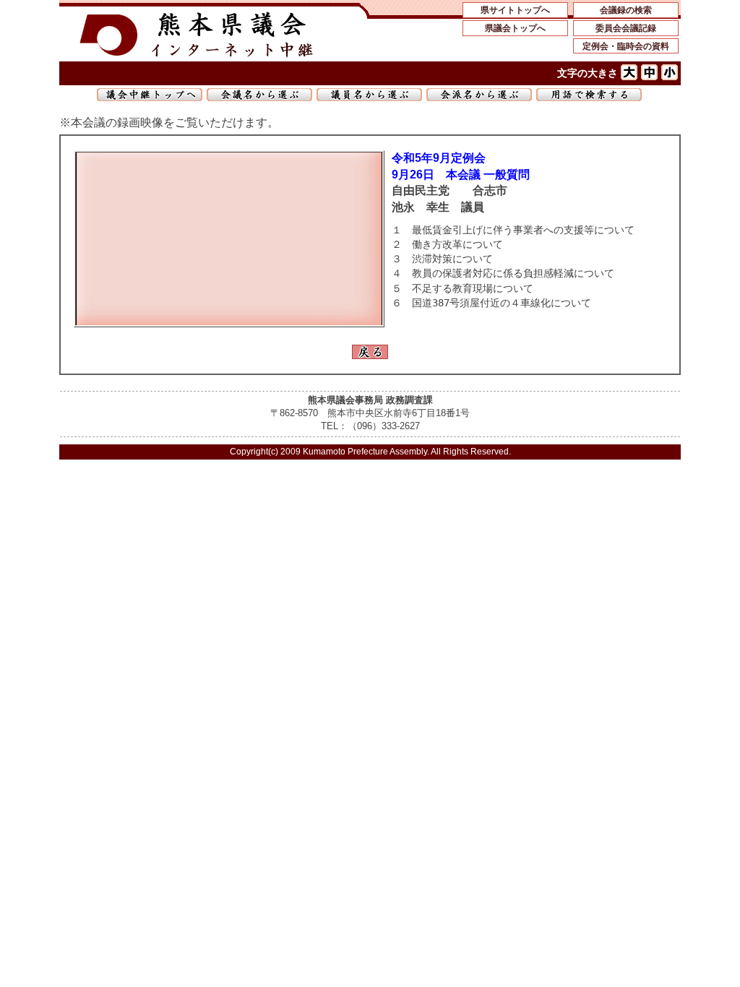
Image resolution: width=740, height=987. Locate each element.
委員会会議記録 (625, 28)
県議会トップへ (515, 28)
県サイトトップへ (515, 10)
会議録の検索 (626, 10)
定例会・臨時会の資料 (625, 46)
